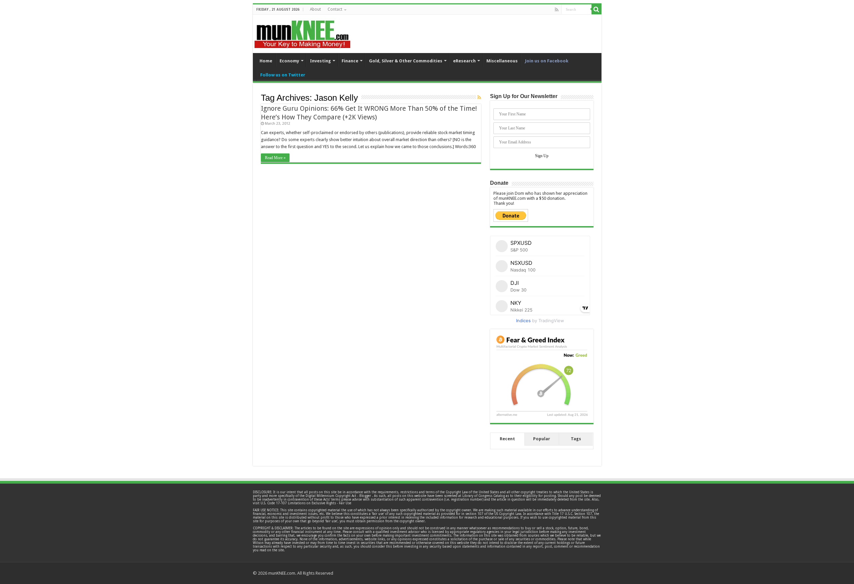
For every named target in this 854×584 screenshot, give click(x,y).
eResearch (464, 60)
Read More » (275, 157)
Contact (335, 9)
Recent (507, 438)
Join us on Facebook (546, 60)
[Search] (596, 9)
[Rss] (556, 10)
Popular (541, 438)
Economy (289, 60)
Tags (576, 438)
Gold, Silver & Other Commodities (405, 60)
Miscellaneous (502, 60)
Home (266, 60)
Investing (320, 60)
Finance (350, 60)
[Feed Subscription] (479, 97)
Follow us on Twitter (282, 74)
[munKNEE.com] (302, 32)
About (315, 9)
